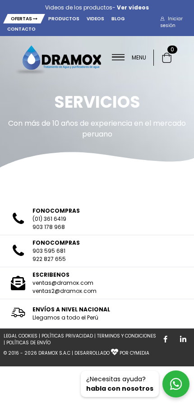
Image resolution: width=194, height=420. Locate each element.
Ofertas (22, 18)
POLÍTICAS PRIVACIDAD (67, 336)
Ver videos (133, 7)
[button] (177, 22)
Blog (118, 18)
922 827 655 (49, 259)
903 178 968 (48, 227)
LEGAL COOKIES (20, 336)
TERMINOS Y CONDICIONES (126, 336)
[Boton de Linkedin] (183, 339)
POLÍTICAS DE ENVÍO (28, 342)
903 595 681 (48, 251)
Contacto (21, 29)
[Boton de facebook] (165, 339)
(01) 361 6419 (49, 219)
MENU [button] (139, 57)
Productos (63, 18)
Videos (95, 18)
